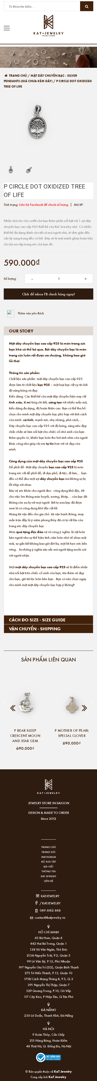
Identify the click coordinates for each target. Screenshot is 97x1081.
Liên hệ (48, 881)
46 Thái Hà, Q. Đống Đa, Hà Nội (48, 1046)
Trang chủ (48, 847)
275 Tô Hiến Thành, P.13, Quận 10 (48, 972)
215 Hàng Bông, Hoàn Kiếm (48, 1040)
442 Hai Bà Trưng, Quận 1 (48, 943)
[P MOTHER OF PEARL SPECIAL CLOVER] (72, 704)
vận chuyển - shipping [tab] (35, 628)
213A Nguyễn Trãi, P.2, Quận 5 (48, 955)
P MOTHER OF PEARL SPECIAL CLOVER (72, 733)
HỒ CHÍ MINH (48, 932)
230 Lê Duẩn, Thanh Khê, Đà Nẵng (48, 1015)
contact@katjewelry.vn (50, 917)
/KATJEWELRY (50, 903)
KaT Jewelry (57, 1076)
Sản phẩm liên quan (48, 659)
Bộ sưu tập (48, 862)
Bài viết (48, 867)
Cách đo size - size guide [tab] (37, 619)
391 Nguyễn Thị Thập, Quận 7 (49, 984)
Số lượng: (10, 278)
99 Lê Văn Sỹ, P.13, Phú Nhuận (48, 961)
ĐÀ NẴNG (48, 1009)
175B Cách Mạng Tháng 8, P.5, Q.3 (48, 978)
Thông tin (48, 871)
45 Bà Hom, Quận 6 (48, 937)
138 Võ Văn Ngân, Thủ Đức (48, 949)
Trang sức (49, 852)
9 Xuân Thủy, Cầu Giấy (48, 1034)
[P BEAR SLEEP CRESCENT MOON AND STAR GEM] (25, 704)
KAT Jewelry (48, 876)
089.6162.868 (50, 910)
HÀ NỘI (48, 1028)
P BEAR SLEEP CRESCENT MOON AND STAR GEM (25, 735)
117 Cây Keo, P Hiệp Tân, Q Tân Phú (48, 996)
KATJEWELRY (50, 895)
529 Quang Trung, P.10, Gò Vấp (48, 990)
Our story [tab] (21, 331)
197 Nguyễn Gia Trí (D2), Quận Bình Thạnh (48, 967)
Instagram (48, 857)
